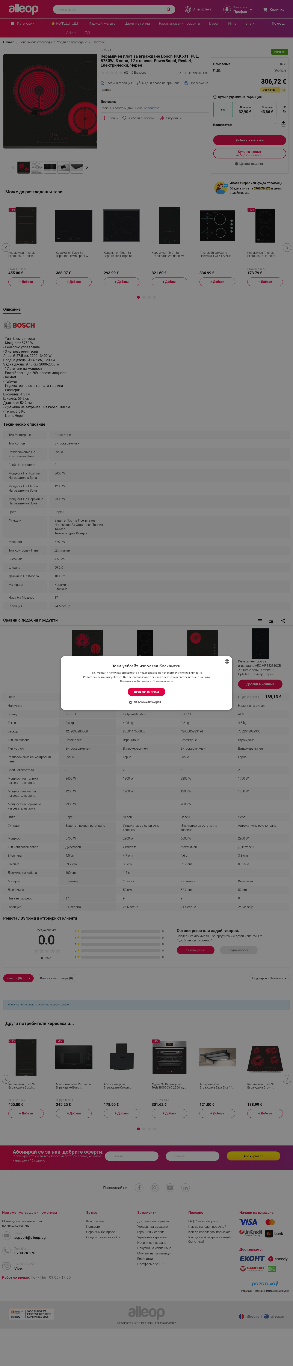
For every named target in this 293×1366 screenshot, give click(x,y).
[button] (146, 702)
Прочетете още (163, 681)
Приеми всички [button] (146, 691)
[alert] (146, 683)
